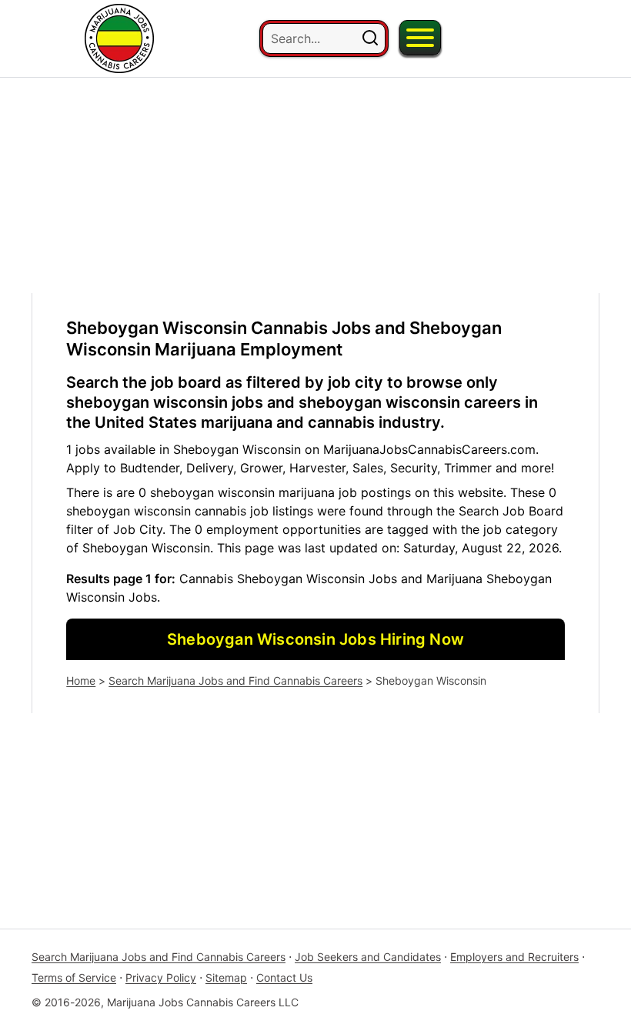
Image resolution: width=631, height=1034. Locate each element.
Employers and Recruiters (514, 956)
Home (80, 680)
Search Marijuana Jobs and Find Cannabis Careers (235, 680)
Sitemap (226, 977)
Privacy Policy (160, 977)
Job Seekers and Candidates (368, 956)
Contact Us (284, 977)
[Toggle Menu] (420, 37)
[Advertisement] (315, 185)
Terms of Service (74, 977)
